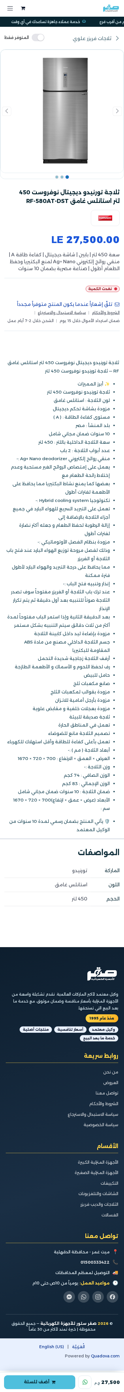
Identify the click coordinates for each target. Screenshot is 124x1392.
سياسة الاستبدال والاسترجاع (62, 312)
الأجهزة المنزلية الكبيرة (98, 1162)
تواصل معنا (107, 1093)
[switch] (24, 37)
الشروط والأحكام (106, 312)
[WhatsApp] (84, 1382)
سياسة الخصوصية (101, 1124)
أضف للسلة (36, 1382)
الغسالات (110, 1215)
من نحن (110, 1072)
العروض (110, 1082)
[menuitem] (78, 1347)
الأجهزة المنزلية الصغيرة (96, 1172)
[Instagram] (98, 1297)
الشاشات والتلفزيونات (98, 1193)
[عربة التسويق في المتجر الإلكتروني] (22, 8)
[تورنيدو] (105, 218)
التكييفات (109, 1183)
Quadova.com (105, 1356)
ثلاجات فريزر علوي (93, 38)
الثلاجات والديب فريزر (99, 1204)
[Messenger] (69, 1297)
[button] (117, 111)
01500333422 (95, 1262)
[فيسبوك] (112, 1297)
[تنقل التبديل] (10, 8)
